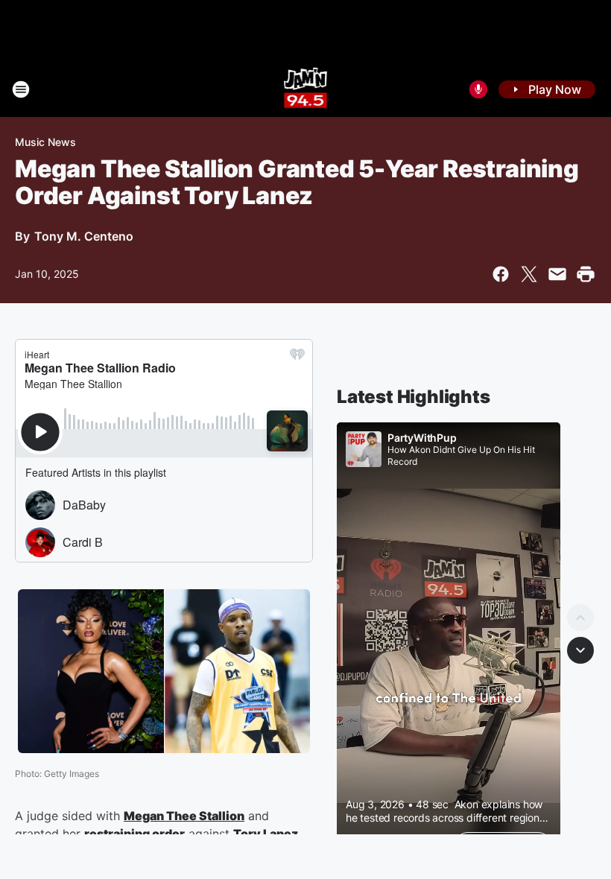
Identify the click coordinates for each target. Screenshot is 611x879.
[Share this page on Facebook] (500, 274)
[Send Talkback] (478, 89)
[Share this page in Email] (557, 274)
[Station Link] (306, 89)
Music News (45, 142)
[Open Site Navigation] (21, 89)
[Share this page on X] (529, 274)
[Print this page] (585, 274)
